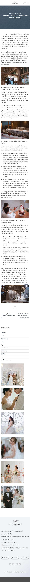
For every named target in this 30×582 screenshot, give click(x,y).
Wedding (19, 13)
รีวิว (2, 357)
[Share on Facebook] (15, 307)
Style (2, 345)
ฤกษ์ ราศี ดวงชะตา (6, 360)
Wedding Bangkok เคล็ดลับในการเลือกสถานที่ (8, 316)
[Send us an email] (16, 564)
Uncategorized (5, 348)
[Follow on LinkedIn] (19, 564)
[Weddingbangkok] (15, 3)
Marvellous (4, 339)
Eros (2, 336)
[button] (2, 3)
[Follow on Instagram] (13, 564)
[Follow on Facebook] (10, 564)
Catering (11, 13)
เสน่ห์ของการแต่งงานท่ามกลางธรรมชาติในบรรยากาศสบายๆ (23, 316)
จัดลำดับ (3, 354)
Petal (15, 13)
